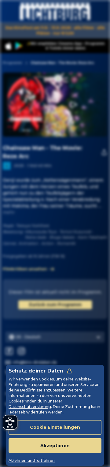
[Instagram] (21, 351)
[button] (73, 104)
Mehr (9, 212)
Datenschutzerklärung (30, 406)
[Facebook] (9, 351)
